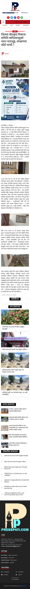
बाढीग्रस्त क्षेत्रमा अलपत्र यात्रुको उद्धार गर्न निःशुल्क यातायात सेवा (13, 371)
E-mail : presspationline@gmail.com (10, 546)
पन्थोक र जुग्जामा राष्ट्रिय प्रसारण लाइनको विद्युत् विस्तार (17, 410)
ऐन (12, 25)
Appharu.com (22, 586)
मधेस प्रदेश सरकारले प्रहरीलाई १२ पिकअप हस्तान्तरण (18, 444)
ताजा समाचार (8, 404)
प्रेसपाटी (7, 54)
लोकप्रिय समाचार (10, 451)
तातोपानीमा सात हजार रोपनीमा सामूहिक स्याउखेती (13, 328)
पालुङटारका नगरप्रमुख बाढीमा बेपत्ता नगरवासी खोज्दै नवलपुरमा (16, 481)
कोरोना (18, 25)
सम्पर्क (3, 535)
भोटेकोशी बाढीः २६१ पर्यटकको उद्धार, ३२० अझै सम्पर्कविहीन (14, 393)
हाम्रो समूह (4, 551)
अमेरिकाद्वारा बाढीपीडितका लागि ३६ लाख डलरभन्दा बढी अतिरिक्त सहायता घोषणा (14, 494)
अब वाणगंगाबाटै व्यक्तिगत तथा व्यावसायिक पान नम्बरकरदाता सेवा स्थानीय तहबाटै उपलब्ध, (18, 427)
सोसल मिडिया (5, 567)
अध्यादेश (5, 25)
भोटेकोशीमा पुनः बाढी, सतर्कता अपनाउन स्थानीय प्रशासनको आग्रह (15, 487)
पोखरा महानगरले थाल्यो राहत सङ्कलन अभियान (14, 349)
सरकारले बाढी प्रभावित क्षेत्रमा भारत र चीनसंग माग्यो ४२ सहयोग (18, 418)
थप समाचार (15, 306)
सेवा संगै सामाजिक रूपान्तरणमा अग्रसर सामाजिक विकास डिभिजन (18, 436)
